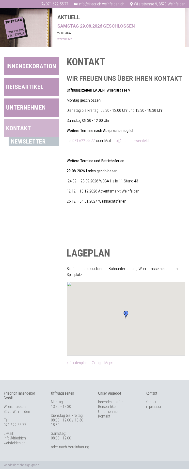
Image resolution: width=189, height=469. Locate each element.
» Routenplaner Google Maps (90, 362)
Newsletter (28, 141)
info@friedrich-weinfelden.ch (135, 140)
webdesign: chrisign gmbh (21, 465)
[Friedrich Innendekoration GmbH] (16, 38)
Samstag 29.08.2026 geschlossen (96, 26)
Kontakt (18, 128)
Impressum (154, 406)
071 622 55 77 (83, 140)
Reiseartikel (25, 86)
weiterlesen (64, 39)
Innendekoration (31, 66)
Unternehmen (26, 107)
